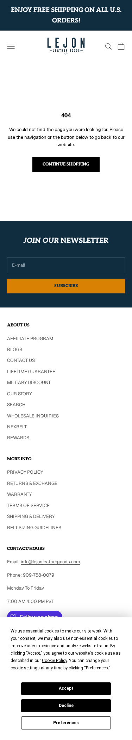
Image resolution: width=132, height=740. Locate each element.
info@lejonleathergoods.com (50, 562)
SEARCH (16, 405)
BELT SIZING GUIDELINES (34, 528)
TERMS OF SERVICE (28, 505)
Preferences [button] (97, 668)
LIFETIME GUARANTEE (31, 372)
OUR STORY (19, 394)
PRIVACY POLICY (25, 472)
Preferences (66, 722)
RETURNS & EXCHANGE (32, 483)
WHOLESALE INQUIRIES (33, 416)
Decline (66, 705)
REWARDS (18, 438)
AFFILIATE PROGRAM (30, 339)
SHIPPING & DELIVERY (31, 516)
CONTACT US (21, 360)
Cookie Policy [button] (54, 660)
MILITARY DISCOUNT (29, 382)
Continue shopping (66, 164)
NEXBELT (17, 427)
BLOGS (14, 349)
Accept (66, 688)
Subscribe (66, 285)
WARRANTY (19, 494)
